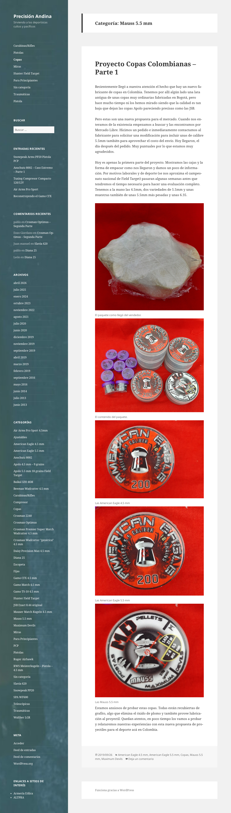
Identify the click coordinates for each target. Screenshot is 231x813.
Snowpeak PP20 (24, 690)
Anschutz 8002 (23, 457)
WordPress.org (23, 763)
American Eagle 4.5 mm (29, 444)
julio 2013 (20, 398)
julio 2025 (20, 290)
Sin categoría (22, 87)
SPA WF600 (21, 697)
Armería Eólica (23, 793)
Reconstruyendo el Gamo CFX (33, 196)
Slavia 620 (41, 244)
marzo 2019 (21, 364)
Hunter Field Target (26, 73)
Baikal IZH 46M (23, 482)
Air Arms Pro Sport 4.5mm (31, 430)
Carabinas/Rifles (24, 46)
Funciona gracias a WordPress (114, 790)
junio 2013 (20, 405)
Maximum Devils (24, 625)
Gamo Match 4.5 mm (27, 585)
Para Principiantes (26, 80)
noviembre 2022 (24, 310)
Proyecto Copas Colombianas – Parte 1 (145, 67)
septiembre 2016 (24, 378)
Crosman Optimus (25, 522)
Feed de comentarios (27, 757)
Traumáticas (22, 94)
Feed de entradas (25, 750)
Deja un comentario (141, 759)
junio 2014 (20, 391)
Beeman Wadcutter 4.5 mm (31, 489)
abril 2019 (20, 357)
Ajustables (20, 437)
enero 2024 (21, 296)
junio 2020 (20, 330)
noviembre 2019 (24, 344)
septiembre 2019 (24, 350)
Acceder (19, 743)
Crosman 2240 (23, 516)
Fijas (16, 571)
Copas (18, 59)
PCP (16, 646)
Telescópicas (22, 704)
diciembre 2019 (24, 337)
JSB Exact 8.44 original (28, 605)
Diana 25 (31, 250)
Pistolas (18, 52)
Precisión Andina (33, 16)
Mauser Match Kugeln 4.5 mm (33, 612)
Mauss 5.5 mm (23, 618)
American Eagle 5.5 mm (29, 451)
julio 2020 (20, 323)
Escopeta (19, 564)
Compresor (21, 502)
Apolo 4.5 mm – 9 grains (29, 464)
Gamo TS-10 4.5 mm (26, 591)
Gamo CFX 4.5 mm (25, 578)
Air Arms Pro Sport (26, 189)
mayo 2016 (20, 384)
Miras (17, 66)
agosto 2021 (21, 317)
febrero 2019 (22, 371)
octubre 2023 (22, 303)
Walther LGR (22, 717)
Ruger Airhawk (23, 659)
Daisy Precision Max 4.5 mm (32, 551)
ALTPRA (19, 797)
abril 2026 (20, 283)
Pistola (18, 101)
